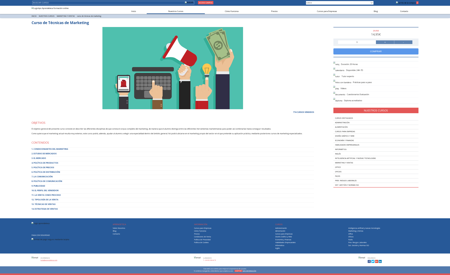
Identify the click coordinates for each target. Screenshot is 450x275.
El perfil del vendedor (47, 190)
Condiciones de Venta (202, 237)
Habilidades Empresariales (347, 145)
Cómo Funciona (231, 11)
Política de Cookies (201, 242)
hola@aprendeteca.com (49, 260)
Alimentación (341, 127)
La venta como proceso (48, 195)
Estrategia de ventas (46, 208)
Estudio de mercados (45, 153)
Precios (274, 11)
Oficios (338, 171)
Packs (337, 176)
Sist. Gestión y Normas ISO (347, 185)
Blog (376, 11)
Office (338, 167)
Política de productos (46, 162)
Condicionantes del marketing (51, 149)
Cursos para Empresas (327, 11)
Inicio (133, 11)
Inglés (338, 154)
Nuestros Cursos (175, 11)
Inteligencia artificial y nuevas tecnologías (355, 158)
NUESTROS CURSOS (46, 16)
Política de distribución (47, 172)
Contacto (404, 11)
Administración (342, 122)
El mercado (40, 158)
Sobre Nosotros (119, 228)
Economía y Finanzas (344, 140)
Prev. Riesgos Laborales (346, 180)
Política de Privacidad (202, 239)
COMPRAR (376, 51)
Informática (340, 149)
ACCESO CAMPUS (205, 3)
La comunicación (43, 176)
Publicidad (39, 185)
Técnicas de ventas (45, 204)
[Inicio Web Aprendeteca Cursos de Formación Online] (50, 8)
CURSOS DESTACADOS (344, 118)
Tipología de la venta (46, 199)
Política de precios (44, 167)
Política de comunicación (48, 181)
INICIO (34, 16)
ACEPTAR (238, 271)
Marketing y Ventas (66, 16)
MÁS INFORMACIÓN (249, 271)
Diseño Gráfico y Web (344, 136)
